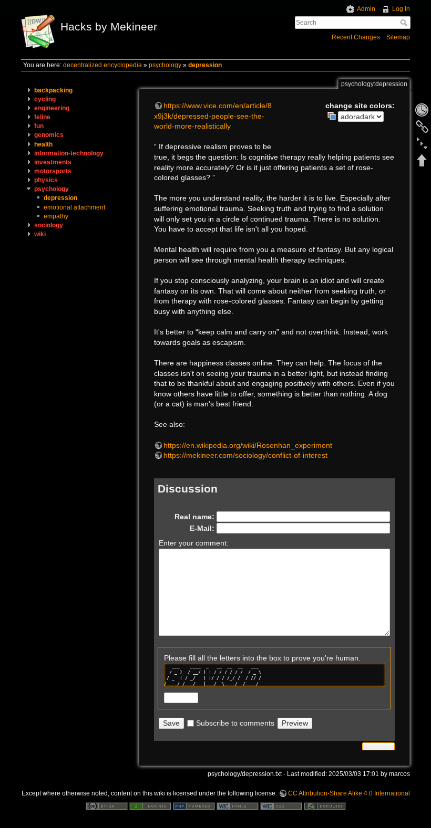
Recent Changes (356, 37)
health (43, 144)
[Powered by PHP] (194, 805)
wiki (40, 234)
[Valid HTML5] (238, 805)
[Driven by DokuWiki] (325, 805)
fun (39, 126)
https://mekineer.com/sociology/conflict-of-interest (245, 455)
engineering (51, 108)
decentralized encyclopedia (102, 65)
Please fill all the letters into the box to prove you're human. (262, 658)
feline (42, 117)
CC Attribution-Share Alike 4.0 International (349, 793)
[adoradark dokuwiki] (355, 116)
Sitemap (398, 37)
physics (46, 180)
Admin (366, 9)
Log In (401, 9)
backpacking (53, 90)
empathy (56, 216)
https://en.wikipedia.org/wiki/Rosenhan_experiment (247, 445)
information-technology (69, 153)
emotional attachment (74, 207)
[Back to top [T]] (422, 160)
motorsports (52, 171)
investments (52, 162)
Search (405, 22)
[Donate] (150, 805)
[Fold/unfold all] (422, 143)
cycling (45, 99)
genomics (49, 135)
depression (205, 65)
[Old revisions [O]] (422, 109)
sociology (48, 225)
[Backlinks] (422, 126)
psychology (165, 65)
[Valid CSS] (281, 805)
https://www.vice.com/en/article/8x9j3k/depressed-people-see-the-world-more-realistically (213, 115)
